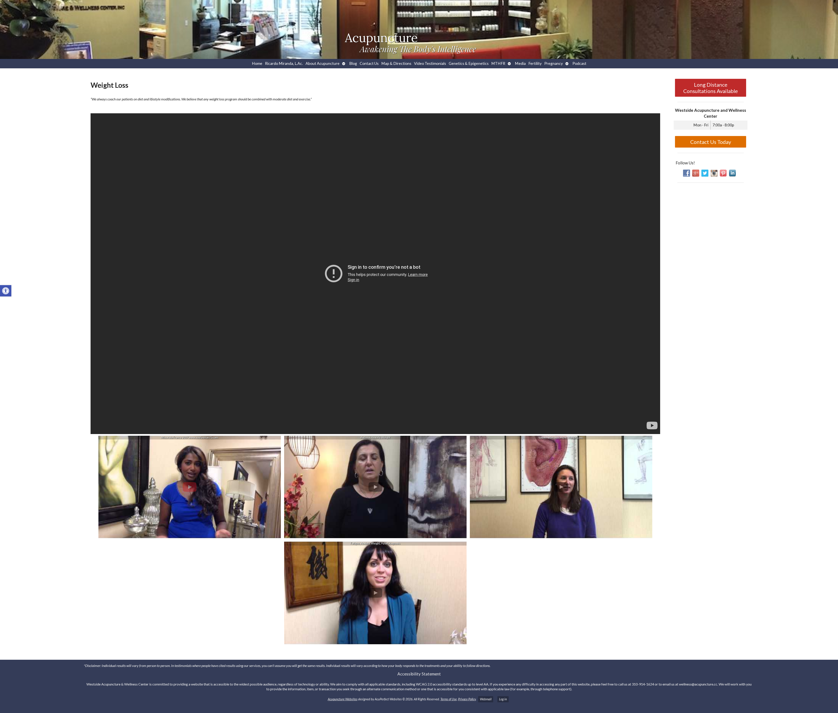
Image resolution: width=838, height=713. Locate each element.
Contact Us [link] (369, 63)
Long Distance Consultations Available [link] (710, 87)
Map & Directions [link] (396, 63)
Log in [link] (503, 699)
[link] (5, 290)
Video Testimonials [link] (430, 63)
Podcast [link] (579, 63)
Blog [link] (353, 63)
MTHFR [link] (498, 63)
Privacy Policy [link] (467, 699)
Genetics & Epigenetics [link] (469, 63)
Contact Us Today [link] (710, 142)
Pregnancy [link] (553, 63)
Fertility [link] (535, 63)
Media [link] (520, 63)
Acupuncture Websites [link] (342, 699)
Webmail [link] (485, 699)
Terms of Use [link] (448, 699)
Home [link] (257, 63)
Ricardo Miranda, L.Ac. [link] (284, 63)
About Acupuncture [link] (323, 63)
